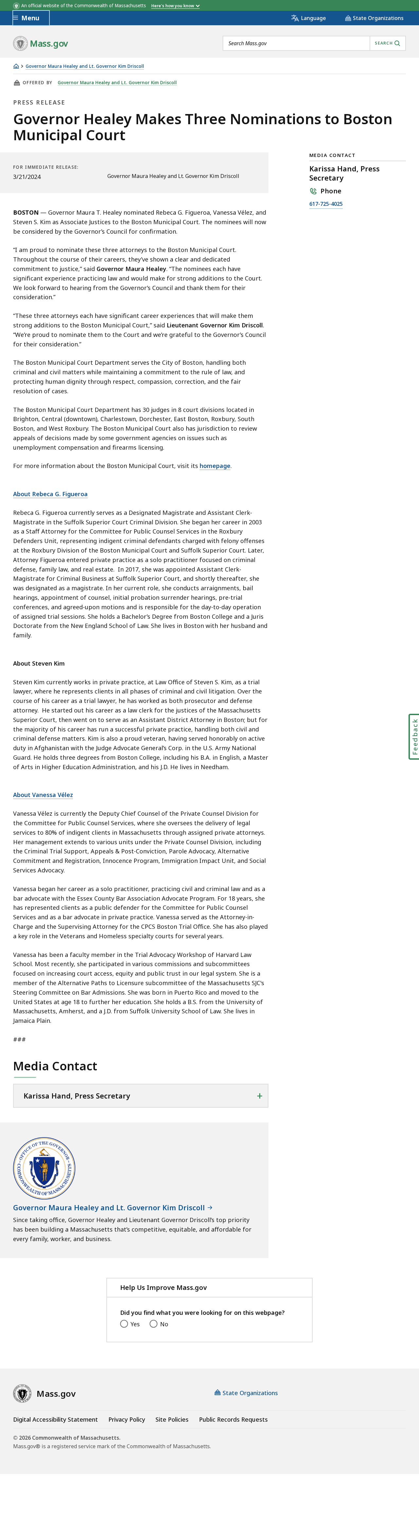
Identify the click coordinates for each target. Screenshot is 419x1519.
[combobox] (314, 43)
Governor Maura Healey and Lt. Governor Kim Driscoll (85, 66)
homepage (215, 466)
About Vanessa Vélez (43, 795)
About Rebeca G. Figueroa (50, 494)
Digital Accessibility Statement (55, 1419)
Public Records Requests (233, 1419)
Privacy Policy (126, 1419)
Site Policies (172, 1419)
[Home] (16, 66)
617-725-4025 (326, 204)
